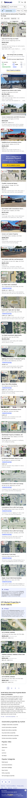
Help (5, 788)
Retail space (5, 762)
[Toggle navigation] (2, 2)
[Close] (25, 790)
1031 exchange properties (8, 775)
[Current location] (2, 18)
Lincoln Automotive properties (9, 727)
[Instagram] (9, 782)
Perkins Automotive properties (9, 738)
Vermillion (4, 755)
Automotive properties (10, 716)
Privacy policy (20, 786)
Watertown (4, 747)
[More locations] (18, 18)
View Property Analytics (13, 70)
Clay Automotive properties (8, 732)
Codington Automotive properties (10, 724)
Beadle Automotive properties (9, 730)
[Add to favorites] (24, 24)
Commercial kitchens (7, 764)
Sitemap (10, 788)
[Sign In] (25, 2)
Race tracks (5, 770)
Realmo (8, 2)
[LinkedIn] (5, 782)
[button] (17, 6)
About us (3, 786)
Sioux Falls (4, 744)
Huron (3, 750)
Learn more (20, 795)
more (24, 48)
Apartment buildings (7, 767)
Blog (2, 788)
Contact (15, 788)
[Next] (24, 64)
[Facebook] (2, 782)
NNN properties (6, 773)
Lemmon (4, 753)
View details (13, 36)
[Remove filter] (14, 10)
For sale (2, 716)
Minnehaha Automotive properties (10, 735)
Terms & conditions (11, 786)
